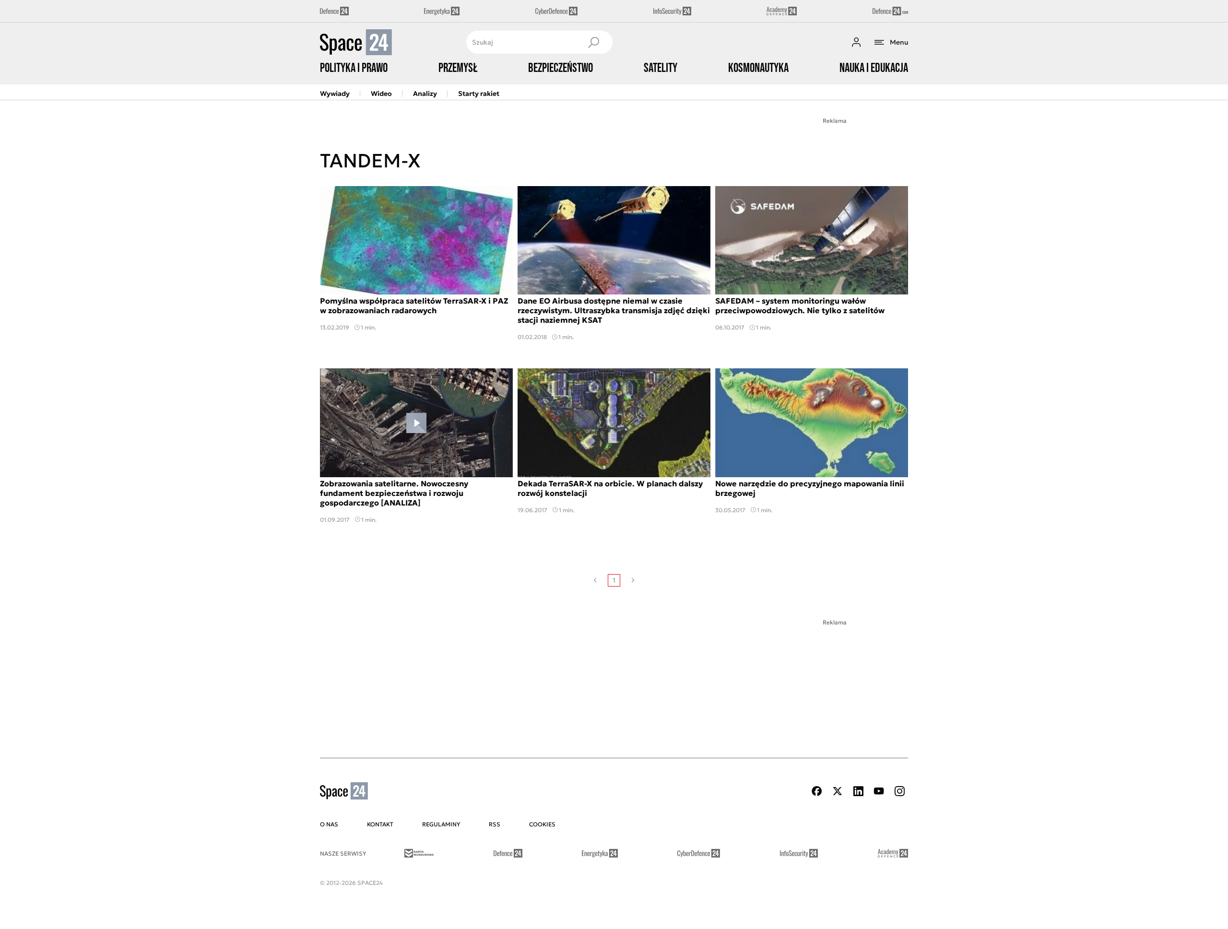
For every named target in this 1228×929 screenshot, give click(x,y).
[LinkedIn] (858, 791)
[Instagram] (899, 791)
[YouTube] (878, 791)
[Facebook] (817, 791)
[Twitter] (837, 791)
